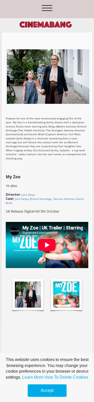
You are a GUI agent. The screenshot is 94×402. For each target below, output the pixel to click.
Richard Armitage (40, 199)
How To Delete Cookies (66, 377)
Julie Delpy (21, 199)
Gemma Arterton (64, 199)
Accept (47, 390)
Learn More (32, 377)
